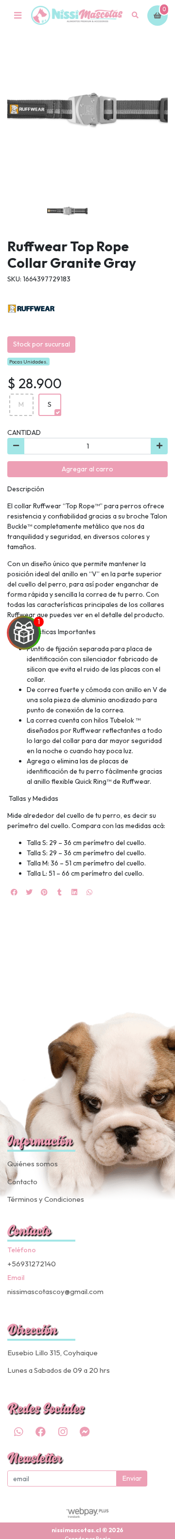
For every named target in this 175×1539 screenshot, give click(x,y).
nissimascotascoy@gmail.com (55, 1291)
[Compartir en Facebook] (14, 892)
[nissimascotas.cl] (76, 15)
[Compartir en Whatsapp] (89, 892)
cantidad (24, 432)
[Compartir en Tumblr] (59, 892)
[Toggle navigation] (17, 15)
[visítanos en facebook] (40, 1431)
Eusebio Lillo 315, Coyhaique (52, 1352)
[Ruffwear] (31, 308)
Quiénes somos (32, 1163)
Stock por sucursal (41, 344)
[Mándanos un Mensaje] (84, 1431)
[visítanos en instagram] (62, 1431)
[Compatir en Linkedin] (74, 892)
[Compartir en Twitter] (29, 892)
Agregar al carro (87, 469)
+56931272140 (31, 1263)
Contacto (22, 1181)
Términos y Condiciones (45, 1199)
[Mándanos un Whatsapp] (18, 1431)
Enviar (132, 1478)
